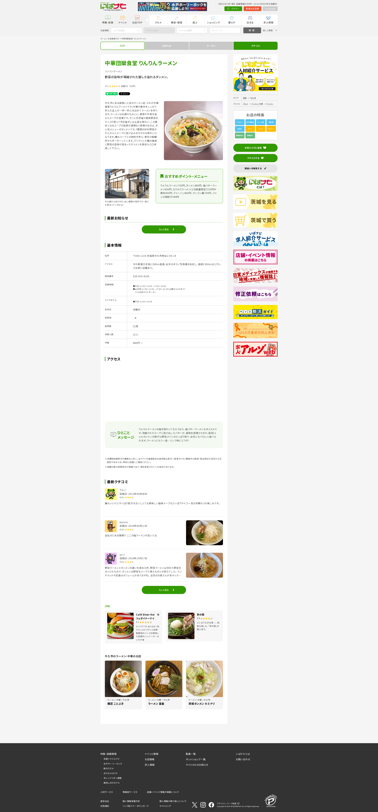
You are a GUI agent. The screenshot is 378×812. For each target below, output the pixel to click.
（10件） (132, 86)
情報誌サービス (130, 791)
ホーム (103, 38)
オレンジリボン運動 (113, 777)
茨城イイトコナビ (111, 758)
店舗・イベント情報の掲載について (163, 791)
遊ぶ (195, 22)
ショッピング (213, 22)
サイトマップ (165, 805)
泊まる (250, 22)
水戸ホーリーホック (113, 763)
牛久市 (253, 98)
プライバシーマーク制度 (226, 803)
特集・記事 (107, 22)
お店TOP (137, 22)
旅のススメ (109, 768)
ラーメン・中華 (257, 103)
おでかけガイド (111, 773)
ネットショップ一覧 (196, 759)
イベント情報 (151, 754)
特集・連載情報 (108, 754)
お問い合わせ (243, 759)
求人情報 (268, 22)
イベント (122, 22)
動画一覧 (191, 754)
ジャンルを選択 (185, 30)
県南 (245, 98)
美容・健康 (176, 22)
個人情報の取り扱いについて (173, 801)
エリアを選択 (119, 30)
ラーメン (270, 103)
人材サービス (106, 791)
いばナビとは (243, 754)
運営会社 (104, 801)
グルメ (158, 22)
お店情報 (149, 759)
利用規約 (104, 805)
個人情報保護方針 (131, 801)
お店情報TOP (113, 38)
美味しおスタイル (112, 782)
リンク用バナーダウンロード (136, 805)
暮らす (231, 22)
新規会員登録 (252, 8)
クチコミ (255, 45)
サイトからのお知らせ (197, 764)
